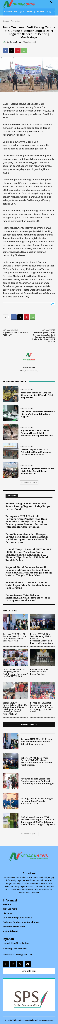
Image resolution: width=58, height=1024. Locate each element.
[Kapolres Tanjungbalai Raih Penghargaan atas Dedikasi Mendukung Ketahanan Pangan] (10, 781)
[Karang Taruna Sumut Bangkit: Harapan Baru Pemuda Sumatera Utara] (10, 801)
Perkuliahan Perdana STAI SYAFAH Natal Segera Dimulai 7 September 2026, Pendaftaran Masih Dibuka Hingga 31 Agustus (38, 821)
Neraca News (15, 42)
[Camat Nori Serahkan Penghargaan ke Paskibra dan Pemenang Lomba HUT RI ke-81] (15, 657)
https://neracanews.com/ (29, 371)
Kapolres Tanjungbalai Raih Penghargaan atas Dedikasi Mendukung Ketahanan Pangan (37, 781)
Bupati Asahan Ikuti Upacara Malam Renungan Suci (40, 671)
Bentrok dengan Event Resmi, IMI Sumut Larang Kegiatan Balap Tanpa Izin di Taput (28, 506)
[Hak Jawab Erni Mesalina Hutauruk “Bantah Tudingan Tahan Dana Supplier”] (10, 413)
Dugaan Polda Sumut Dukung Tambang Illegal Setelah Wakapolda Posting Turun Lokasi (37, 433)
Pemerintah (15, 21)
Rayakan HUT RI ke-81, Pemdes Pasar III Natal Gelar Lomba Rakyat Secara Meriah (15, 637)
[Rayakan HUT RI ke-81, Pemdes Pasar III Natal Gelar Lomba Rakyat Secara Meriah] (15, 622)
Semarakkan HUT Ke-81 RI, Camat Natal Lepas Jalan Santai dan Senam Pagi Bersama (28, 585)
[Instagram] (13, 964)
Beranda (6, 21)
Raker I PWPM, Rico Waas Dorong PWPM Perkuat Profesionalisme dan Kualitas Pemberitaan (36, 761)
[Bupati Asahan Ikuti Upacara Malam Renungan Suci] (42, 657)
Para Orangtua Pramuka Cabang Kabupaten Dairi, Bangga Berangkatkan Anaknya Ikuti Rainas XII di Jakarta (43, 337)
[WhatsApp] (24, 50)
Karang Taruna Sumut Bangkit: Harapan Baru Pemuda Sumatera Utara (37, 801)
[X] (11, 50)
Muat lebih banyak (28, 482)
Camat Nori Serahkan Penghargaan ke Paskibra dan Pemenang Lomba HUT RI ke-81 (15, 673)
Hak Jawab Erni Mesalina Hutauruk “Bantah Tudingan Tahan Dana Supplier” (38, 414)
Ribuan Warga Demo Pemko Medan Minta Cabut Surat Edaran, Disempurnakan (37, 471)
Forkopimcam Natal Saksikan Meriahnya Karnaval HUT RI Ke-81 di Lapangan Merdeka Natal (28, 597)
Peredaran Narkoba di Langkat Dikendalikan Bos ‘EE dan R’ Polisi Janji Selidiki (37, 395)
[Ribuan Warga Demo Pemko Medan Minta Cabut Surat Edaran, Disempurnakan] (10, 470)
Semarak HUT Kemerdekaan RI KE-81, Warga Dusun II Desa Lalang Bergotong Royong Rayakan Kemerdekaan (15, 708)
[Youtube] (28, 964)
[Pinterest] (18, 50)
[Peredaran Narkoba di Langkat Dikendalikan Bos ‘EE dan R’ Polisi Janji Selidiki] (10, 394)
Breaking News (27, 389)
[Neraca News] (5, 42)
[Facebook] (5, 50)
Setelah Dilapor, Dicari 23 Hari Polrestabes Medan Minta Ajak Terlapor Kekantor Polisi (36, 452)
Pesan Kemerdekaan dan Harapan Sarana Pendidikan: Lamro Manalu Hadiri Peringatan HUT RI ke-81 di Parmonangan (27, 538)
